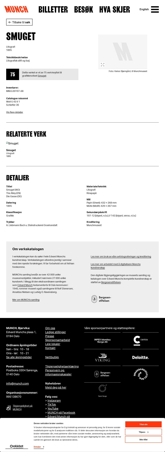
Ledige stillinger (55, 332)
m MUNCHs (24, 300)
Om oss (50, 328)
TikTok (52, 404)
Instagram (54, 400)
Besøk (83, 9)
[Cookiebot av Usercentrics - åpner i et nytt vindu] (16, 447)
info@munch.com (17, 383)
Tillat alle (143, 424)
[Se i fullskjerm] (122, 52)
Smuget (42, 76)
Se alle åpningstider (19, 357)
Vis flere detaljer (14, 112)
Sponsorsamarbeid (57, 340)
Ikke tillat (143, 439)
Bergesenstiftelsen (111, 282)
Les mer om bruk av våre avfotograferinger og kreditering (121, 256)
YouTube (53, 408)
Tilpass (142, 432)
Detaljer (37, 447)
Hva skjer (114, 9)
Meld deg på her (55, 387)
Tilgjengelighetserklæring (62, 366)
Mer (14, 300)
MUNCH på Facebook (61, 412)
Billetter (53, 9)
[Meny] (155, 9)
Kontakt (50, 348)
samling (35, 300)
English (144, 9)
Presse (49, 336)
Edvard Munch (25, 285)
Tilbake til (21, 22)
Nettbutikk (52, 357)
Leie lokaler (52, 344)
